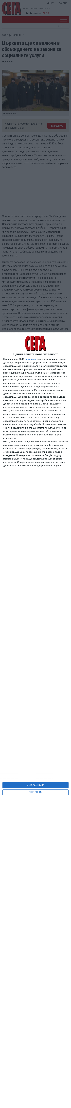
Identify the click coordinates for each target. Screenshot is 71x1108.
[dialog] (35, 720)
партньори (30, 359)
